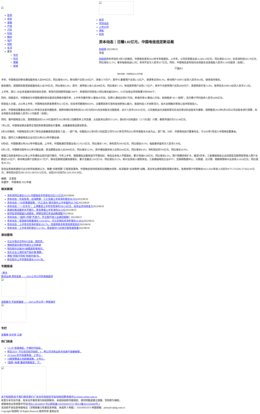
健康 (15, 62)
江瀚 (19, 334)
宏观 (9, 15)
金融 (9, 22)
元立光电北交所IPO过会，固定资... (25, 241)
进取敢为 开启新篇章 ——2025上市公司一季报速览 (28, 302)
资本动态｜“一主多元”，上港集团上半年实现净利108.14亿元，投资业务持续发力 (50, 206)
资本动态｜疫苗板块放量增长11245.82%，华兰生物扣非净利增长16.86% (45, 221)
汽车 (9, 29)
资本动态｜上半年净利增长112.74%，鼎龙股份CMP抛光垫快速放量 (43, 228)
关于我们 (18, 396)
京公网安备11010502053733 (59, 404)
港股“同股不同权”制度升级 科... (24, 256)
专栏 (15, 55)
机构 (101, 34)
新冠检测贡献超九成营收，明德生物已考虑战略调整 (35, 213)
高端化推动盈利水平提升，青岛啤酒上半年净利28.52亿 (36, 210)
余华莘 (12, 334)
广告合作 (38, 396)
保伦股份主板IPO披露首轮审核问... (25, 248)
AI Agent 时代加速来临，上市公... (25, 355)
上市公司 (104, 27)
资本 (9, 19)
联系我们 (28, 396)
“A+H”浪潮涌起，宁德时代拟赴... (25, 348)
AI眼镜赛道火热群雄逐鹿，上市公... (26, 359)
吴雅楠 (4, 334)
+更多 (4, 273)
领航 (9, 44)
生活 (9, 48)
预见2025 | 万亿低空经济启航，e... (25, 351)
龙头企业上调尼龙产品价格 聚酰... (25, 252)
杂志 (15, 58)
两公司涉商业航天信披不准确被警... (63, 351)
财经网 (102, 49)
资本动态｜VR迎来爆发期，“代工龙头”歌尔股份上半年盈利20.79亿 (42, 202)
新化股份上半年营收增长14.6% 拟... (26, 259)
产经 (9, 26)
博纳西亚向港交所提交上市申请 (24, 245)
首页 (101, 20)
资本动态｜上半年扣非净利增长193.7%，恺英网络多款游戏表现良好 (43, 224)
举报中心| (72, 396)
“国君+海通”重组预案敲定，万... (24, 362)
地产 (9, 40)
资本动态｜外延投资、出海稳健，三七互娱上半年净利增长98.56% (42, 199)
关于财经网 (7, 396)
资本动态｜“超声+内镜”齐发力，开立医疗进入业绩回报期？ (39, 217)
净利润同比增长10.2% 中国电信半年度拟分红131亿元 (35, 195)
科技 (9, 33)
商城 (15, 66)
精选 (9, 37)
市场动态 (104, 23)
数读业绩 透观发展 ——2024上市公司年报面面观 (27, 276)
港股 (101, 30)
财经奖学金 (50, 396)
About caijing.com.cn (87, 396)
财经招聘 (61, 396)
